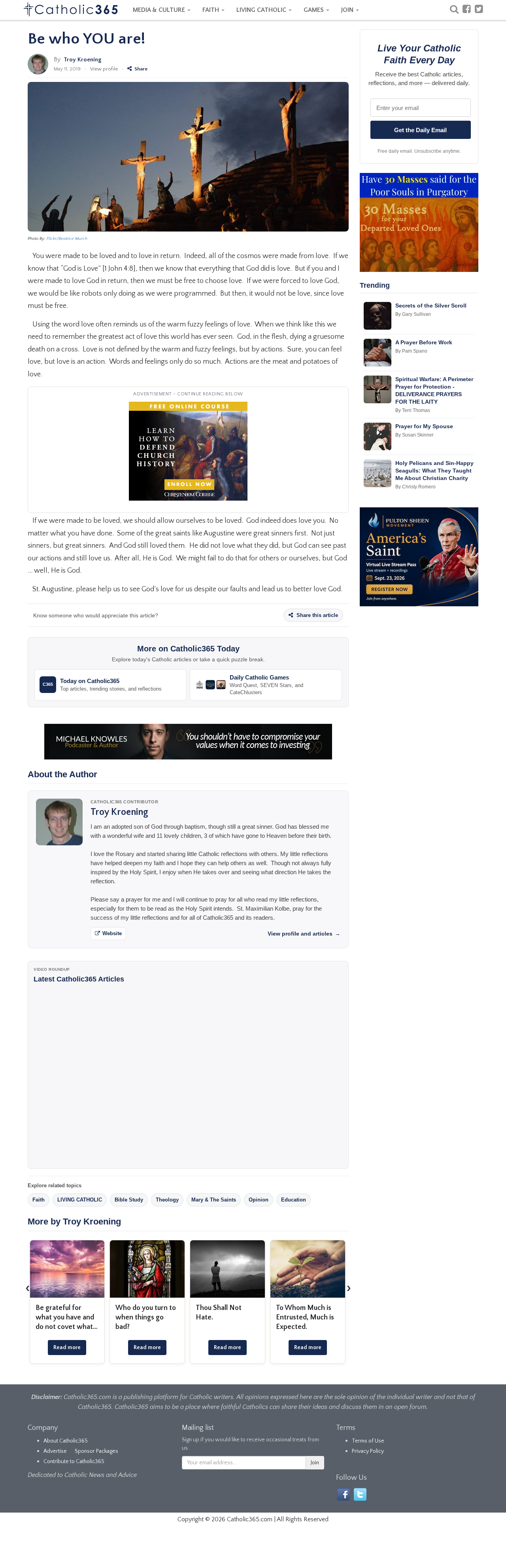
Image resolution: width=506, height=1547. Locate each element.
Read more (67, 1347)
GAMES (314, 9)
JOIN (348, 9)
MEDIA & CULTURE (160, 9)
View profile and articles (304, 933)
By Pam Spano (411, 351)
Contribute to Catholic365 (73, 1461)
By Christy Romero (415, 487)
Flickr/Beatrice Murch (67, 238)
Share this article (316, 615)
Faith (38, 1200)
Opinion (258, 1200)
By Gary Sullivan (413, 314)
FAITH (211, 9)
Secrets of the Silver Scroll (430, 305)
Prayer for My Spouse (424, 426)
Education (293, 1200)
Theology (167, 1200)
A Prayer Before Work (423, 342)
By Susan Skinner (414, 435)
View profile (104, 69)
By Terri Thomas (412, 410)
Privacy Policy (368, 1451)
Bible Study (129, 1200)
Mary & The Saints (213, 1200)
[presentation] (27, 1288)
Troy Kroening (82, 59)
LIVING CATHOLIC (262, 9)
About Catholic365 (65, 1441)
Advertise (55, 1451)
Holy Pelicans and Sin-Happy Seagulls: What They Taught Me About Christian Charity (434, 470)
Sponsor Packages (96, 1451)
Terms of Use (368, 1441)
